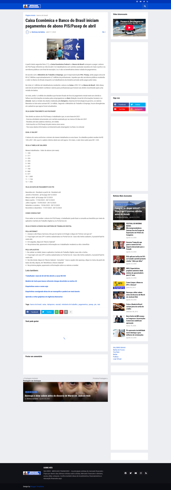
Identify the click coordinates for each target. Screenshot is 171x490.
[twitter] (144, 1)
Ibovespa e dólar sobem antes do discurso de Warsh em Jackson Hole (58, 395)
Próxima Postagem (100, 378)
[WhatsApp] (57, 312)
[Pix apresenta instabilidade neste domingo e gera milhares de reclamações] (119, 333)
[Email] (66, 312)
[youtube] (140, 1)
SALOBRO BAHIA (119, 347)
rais (98, 304)
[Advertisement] (129, 68)
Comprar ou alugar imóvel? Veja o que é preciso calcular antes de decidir (128, 211)
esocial (58, 304)
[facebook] (137, 1)
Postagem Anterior (31, 378)
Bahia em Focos (119, 350)
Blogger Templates (37, 486)
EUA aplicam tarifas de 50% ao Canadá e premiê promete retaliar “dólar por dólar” (136, 258)
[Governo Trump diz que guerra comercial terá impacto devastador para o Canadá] (119, 245)
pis (95, 304)
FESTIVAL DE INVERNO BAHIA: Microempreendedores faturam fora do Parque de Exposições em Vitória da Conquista (135, 229)
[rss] (147, 1)
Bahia (115, 354)
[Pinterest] (61, 312)
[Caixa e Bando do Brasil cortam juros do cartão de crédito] (119, 307)
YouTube (116, 352)
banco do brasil (42, 15)
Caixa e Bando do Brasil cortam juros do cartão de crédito (135, 306)
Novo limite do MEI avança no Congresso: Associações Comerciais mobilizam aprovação (135, 319)
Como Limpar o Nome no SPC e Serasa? (134, 283)
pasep (91, 304)
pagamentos (83, 304)
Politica (115, 357)
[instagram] (141, 473)
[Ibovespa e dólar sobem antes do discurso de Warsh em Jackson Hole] (119, 295)
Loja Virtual (117, 359)
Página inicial (30, 15)
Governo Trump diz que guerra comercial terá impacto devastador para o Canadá (135, 245)
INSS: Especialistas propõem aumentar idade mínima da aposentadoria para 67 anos (134, 271)
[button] (145, 6)
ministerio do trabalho (69, 304)
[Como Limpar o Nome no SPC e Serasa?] (119, 285)
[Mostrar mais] (71, 312)
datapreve (51, 304)
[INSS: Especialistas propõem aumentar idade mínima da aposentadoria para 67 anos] (119, 271)
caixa (44, 304)
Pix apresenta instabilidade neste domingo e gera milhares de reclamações (135, 332)
